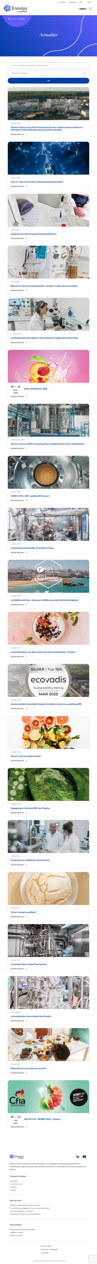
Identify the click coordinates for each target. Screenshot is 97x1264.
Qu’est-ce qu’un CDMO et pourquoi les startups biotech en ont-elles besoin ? (48, 444)
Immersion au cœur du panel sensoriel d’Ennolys (34, 234)
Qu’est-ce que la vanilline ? (23, 912)
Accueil (13, 19)
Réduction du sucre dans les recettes (28, 1068)
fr (89, 2)
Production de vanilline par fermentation (30, 860)
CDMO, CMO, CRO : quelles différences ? (30, 496)
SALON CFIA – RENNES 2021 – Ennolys (42, 1119)
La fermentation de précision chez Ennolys (31, 1016)
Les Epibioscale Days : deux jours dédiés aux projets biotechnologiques (45, 600)
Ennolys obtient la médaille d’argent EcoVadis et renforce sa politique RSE (46, 704)
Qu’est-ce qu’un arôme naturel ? (26, 756)
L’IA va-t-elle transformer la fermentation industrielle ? (37, 182)
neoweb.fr (62, 1261)
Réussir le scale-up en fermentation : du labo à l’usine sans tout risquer (44, 286)
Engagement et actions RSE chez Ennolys (30, 808)
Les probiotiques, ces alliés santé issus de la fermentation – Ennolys (43, 652)
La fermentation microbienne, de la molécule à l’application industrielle (44, 338)
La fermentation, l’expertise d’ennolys (29, 964)
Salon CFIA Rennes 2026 (35, 388)
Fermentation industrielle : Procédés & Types (32, 548)
